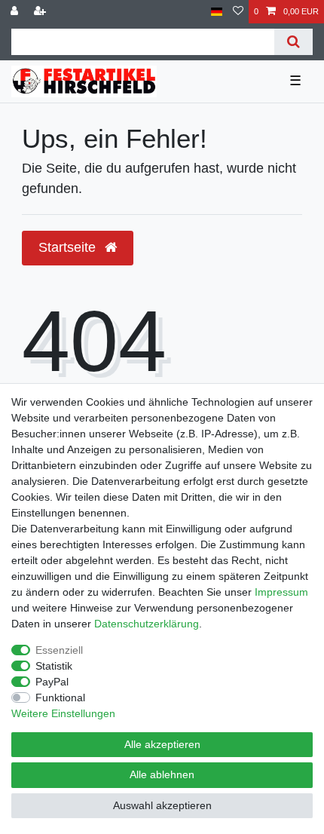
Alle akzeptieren (162, 744)
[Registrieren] (41, 11)
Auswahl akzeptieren (162, 805)
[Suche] (293, 42)
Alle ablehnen (162, 774)
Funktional (60, 697)
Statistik (53, 666)
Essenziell (59, 650)
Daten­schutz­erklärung (146, 624)
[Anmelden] (15, 11)
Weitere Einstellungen (63, 713)
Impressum (281, 592)
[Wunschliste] (238, 11)
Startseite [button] (68, 247)
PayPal (52, 682)
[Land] (217, 11)
